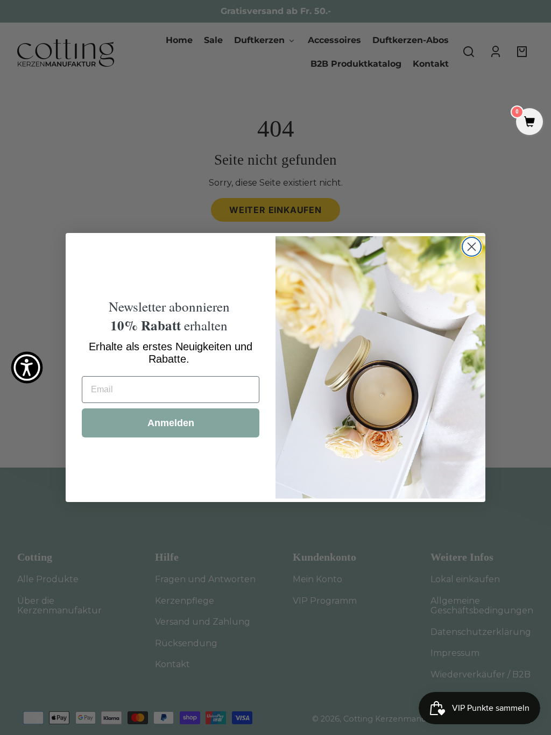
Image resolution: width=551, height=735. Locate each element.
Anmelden (170, 423)
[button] (27, 367)
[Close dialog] (471, 246)
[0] (529, 122)
